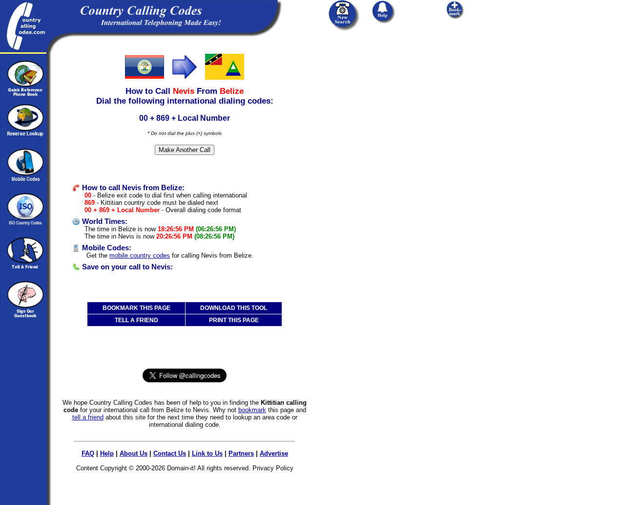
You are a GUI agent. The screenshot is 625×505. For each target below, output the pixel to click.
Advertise (274, 453)
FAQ (88, 453)
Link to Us (207, 453)
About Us (133, 453)
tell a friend (88, 417)
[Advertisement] (380, 113)
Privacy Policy (272, 468)
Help (107, 453)
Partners (241, 453)
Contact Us (169, 453)
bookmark (252, 410)
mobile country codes (139, 255)
